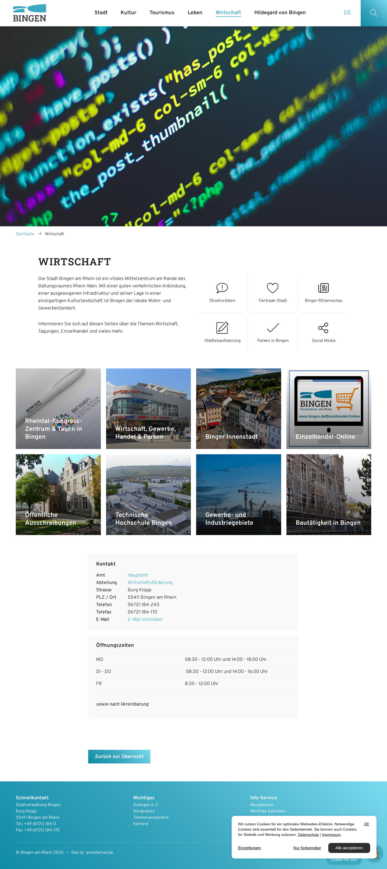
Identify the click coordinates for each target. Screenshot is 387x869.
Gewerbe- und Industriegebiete (229, 519)
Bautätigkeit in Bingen (328, 523)
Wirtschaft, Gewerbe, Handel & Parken (145, 433)
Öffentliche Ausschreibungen (50, 519)
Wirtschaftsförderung (150, 583)
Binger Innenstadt (231, 437)
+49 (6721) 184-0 (40, 824)
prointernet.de (99, 852)
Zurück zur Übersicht (119, 757)
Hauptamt (138, 575)
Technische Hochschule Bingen (143, 519)
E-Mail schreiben (145, 620)
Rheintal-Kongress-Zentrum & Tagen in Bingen (53, 429)
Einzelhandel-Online (325, 437)
